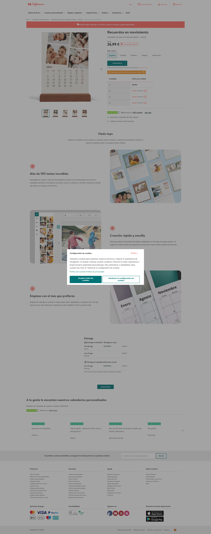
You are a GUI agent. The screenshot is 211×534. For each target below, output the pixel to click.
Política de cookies (77, 272)
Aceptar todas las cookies (85, 279)
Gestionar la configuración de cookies (121, 279)
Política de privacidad (95, 272)
